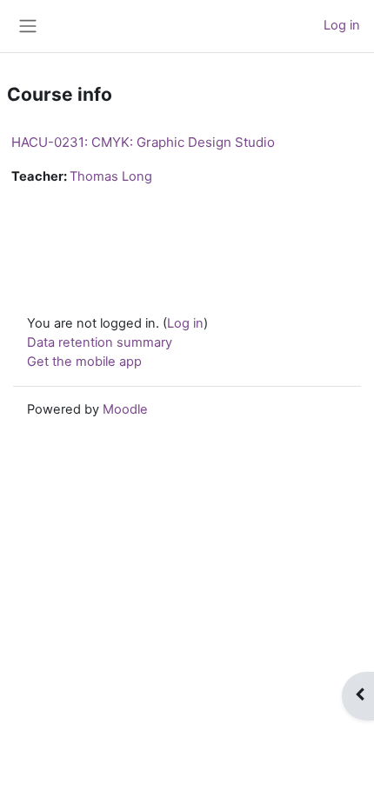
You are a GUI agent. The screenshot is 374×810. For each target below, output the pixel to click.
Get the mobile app (84, 361)
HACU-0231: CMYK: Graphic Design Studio (143, 142)
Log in (342, 25)
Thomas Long (111, 176)
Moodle (125, 409)
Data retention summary (99, 342)
